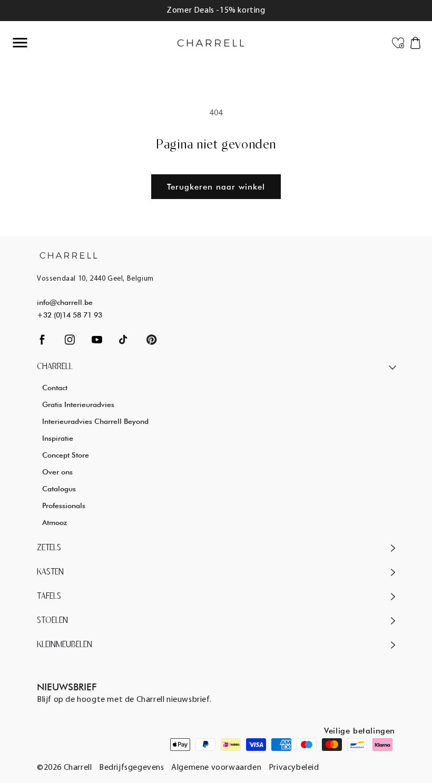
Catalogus (59, 488)
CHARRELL (55, 367)
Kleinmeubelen (64, 645)
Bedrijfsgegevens (131, 768)
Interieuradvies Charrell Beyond (95, 421)
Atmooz (54, 522)
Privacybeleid (294, 768)
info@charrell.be (65, 302)
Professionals (63, 505)
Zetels (49, 548)
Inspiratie (57, 438)
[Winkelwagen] (415, 42)
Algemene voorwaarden (216, 768)
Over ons (57, 472)
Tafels (49, 596)
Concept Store (65, 455)
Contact (54, 387)
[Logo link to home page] (68, 255)
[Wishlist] (398, 42)
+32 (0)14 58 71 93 (69, 315)
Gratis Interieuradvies (78, 404)
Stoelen (52, 621)
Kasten (50, 572)
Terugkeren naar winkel (216, 187)
